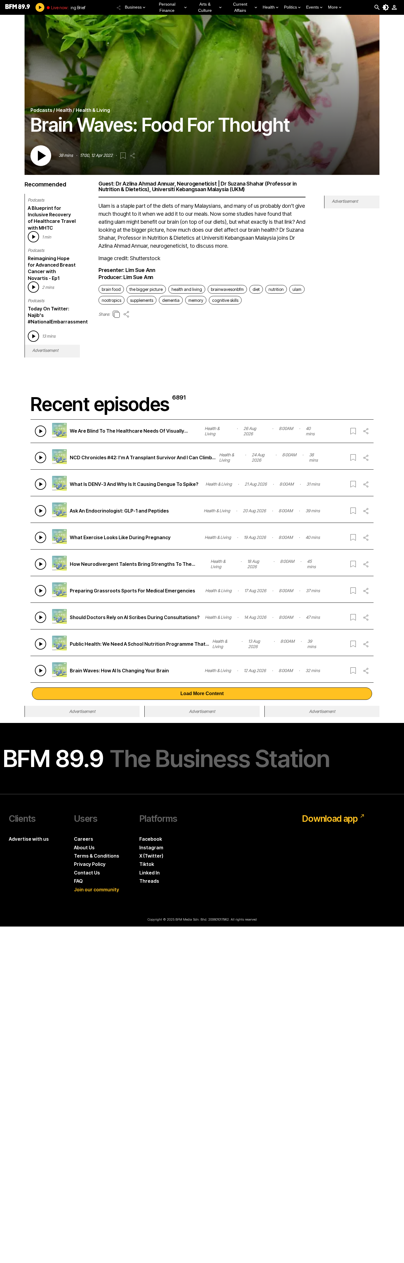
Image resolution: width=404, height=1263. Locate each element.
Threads (149, 881)
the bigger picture (146, 289)
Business (133, 7)
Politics (290, 7)
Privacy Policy (90, 864)
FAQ (78, 881)
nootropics (111, 300)
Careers (83, 839)
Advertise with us (29, 839)
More (333, 7)
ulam (297, 289)
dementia (171, 300)
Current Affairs (240, 7)
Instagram (151, 847)
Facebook (150, 839)
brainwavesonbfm (227, 289)
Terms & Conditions (96, 856)
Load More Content (202, 693)
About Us (84, 847)
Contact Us (87, 873)
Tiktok (146, 864)
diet (256, 289)
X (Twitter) (151, 856)
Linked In (149, 873)
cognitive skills (225, 300)
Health (269, 7)
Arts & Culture (205, 7)
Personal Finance (167, 7)
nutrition (276, 289)
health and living (187, 289)
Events (312, 7)
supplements (141, 300)
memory (195, 300)
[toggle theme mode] (385, 7)
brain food (111, 289)
